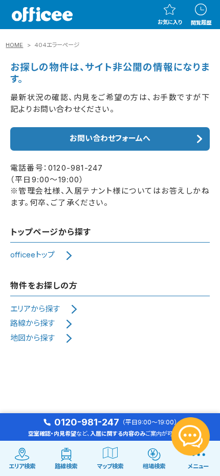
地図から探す (32, 338)
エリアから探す (35, 309)
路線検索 (66, 466)
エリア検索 (22, 466)
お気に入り (170, 22)
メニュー (198, 466)
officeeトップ (32, 254)
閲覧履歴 (201, 22)
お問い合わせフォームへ (110, 138)
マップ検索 (110, 466)
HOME (14, 45)
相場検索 (154, 466)
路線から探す (32, 323)
